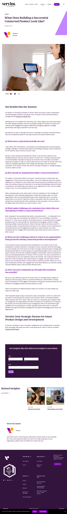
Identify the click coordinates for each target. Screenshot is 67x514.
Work (26, 4)
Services (31, 4)
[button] (64, 4)
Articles (24, 480)
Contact (57, 4)
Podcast (24, 484)
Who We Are (26, 456)
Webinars (25, 488)
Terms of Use (61, 508)
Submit (10, 371)
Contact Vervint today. (12, 329)
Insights (42, 4)
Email (9, 364)
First (9, 361)
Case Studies (39, 461)
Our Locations (26, 461)
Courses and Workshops (25, 492)
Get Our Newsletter (27, 497)
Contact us (57, 464)
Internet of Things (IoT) (23, 116)
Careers (49, 4)
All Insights (4, 393)
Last (25, 361)
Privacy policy (43, 511)
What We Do (40, 456)
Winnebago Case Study (55, 409)
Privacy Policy (5, 508)
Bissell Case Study (34, 409)
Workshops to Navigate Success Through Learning (42, 492)
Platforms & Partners (39, 465)
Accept (34, 511)
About (36, 4)
